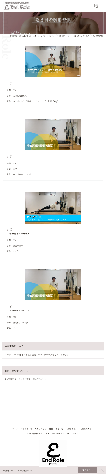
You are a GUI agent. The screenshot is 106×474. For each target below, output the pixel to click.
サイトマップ (73, 433)
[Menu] (102, 6)
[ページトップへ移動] (101, 470)
